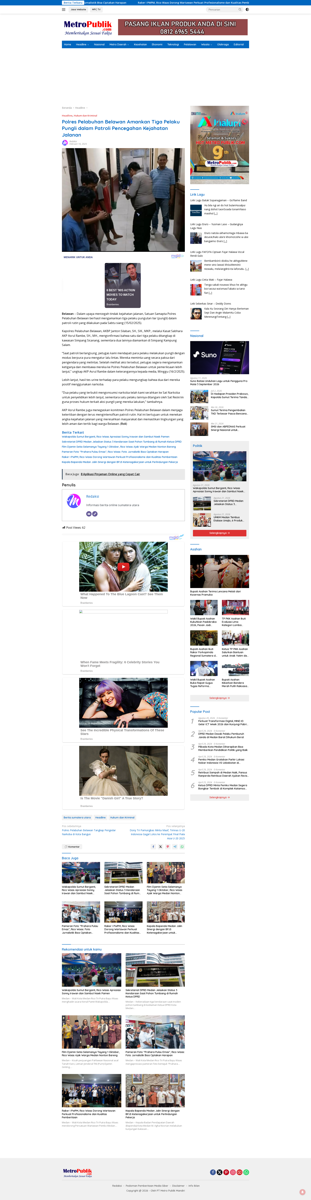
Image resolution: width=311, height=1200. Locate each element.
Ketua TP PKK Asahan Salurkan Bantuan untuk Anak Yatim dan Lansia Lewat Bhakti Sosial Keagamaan (235, 652)
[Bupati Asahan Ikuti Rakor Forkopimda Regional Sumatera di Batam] (203, 638)
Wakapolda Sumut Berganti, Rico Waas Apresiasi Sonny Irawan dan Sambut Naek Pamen (115, 436)
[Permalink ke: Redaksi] (65, 142)
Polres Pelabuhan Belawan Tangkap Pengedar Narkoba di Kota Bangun (89, 830)
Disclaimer (178, 1185)
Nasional (99, 44)
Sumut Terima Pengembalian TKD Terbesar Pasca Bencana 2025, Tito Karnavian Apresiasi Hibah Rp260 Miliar (229, 412)
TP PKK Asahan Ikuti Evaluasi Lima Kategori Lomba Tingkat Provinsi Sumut (234, 622)
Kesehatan (140, 44)
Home (67, 44)
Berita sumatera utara (77, 817)
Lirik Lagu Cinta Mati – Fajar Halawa (211, 255)
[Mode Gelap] (247, 9)
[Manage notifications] (302, 1192)
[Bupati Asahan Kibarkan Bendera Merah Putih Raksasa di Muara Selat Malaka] (235, 668)
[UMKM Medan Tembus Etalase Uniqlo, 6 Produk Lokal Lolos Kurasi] (202, 520)
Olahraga (223, 44)
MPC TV (96, 9)
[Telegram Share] (175, 846)
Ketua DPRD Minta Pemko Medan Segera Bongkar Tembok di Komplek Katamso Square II (222, 787)
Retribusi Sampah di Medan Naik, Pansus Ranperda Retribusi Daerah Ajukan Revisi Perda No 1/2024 (223, 774)
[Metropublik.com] (89, 27)
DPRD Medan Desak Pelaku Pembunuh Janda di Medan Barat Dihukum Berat (221, 735)
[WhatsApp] (246, 1172)
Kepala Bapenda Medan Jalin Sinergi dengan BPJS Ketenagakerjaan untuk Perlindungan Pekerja (120, 462)
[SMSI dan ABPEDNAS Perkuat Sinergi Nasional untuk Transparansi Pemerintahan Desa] (199, 429)
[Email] (89, 514)
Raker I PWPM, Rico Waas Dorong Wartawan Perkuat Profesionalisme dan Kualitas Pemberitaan (107, 2)
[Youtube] (239, 1172)
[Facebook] (213, 1172)
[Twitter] (219, 1172)
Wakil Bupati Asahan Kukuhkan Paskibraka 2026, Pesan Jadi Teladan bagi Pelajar (203, 622)
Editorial (239, 44)
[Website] (95, 514)
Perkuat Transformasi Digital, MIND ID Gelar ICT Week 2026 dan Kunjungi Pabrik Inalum (223, 722)
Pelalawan (190, 44)
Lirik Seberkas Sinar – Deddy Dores (210, 279)
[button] (240, 9)
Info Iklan (194, 1185)
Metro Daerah (118, 44)
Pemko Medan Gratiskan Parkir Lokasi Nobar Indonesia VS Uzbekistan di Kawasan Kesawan (221, 761)
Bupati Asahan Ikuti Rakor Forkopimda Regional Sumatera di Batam (203, 652)
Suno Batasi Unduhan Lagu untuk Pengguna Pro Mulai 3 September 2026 (218, 382)
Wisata (205, 44)
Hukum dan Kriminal (85, 115)
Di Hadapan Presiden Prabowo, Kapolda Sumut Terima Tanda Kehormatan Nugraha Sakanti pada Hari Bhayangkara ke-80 (229, 395)
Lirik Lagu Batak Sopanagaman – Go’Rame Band (218, 303)
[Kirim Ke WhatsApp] (182, 846)
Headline (81, 44)
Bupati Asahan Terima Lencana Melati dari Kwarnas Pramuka (215, 593)
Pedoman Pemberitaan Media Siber (147, 1185)
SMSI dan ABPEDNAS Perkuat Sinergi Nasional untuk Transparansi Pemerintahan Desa (228, 428)
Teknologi (173, 44)
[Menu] (64, 9)
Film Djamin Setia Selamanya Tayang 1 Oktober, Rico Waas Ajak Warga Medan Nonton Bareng (119, 446)
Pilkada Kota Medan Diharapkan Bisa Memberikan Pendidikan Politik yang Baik (223, 748)
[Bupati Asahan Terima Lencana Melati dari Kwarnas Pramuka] (219, 571)
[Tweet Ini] (160, 846)
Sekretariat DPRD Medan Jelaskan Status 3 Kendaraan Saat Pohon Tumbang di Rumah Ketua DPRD (122, 441)
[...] (225, 217)
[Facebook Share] (153, 846)
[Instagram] (233, 1172)
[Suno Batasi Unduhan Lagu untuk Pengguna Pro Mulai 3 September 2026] (219, 357)
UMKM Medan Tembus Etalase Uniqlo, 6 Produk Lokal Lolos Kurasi (228, 519)
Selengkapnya (218, 533)
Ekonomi (157, 44)
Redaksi (73, 141)
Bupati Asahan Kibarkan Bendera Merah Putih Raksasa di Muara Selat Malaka (235, 683)
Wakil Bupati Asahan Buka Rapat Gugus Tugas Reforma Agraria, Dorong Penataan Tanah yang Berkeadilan (203, 683)
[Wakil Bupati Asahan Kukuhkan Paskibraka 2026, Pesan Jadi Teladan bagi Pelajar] (203, 607)
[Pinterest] (226, 1172)
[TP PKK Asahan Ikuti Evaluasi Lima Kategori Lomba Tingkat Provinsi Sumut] (235, 607)
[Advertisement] (155, 75)
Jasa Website (78, 9)
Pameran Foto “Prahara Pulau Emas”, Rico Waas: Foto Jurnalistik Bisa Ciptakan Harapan (115, 451)
